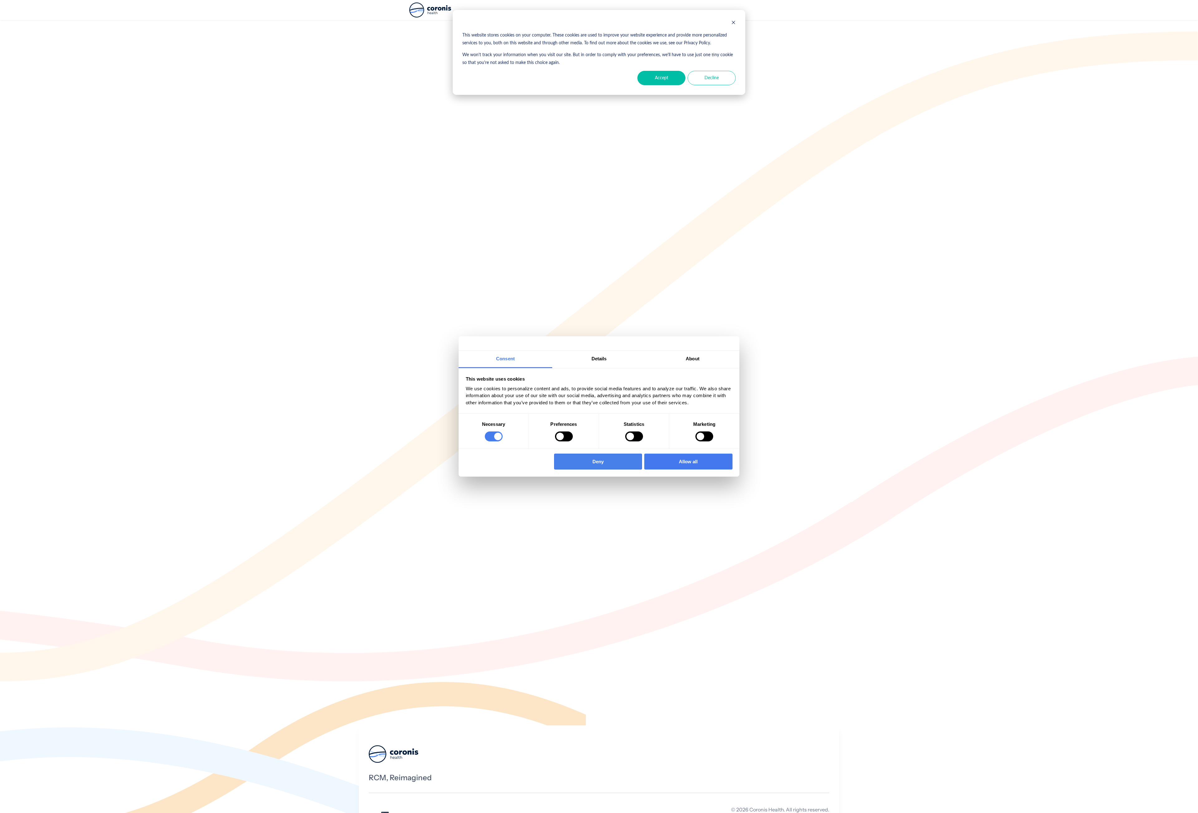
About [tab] (692, 358)
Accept (661, 78)
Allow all (688, 461)
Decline (711, 78)
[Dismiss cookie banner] (733, 23)
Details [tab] (599, 358)
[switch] (564, 436)
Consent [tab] (505, 358)
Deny (598, 461)
